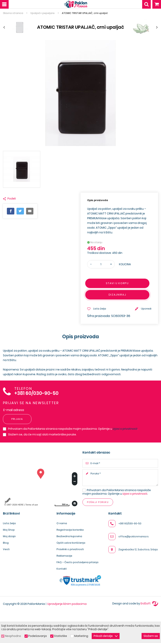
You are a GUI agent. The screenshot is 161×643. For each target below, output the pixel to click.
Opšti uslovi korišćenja (71, 543)
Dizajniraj (117, 295)
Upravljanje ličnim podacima (67, 604)
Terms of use (31, 504)
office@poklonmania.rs (133, 536)
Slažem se (151, 636)
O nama (62, 523)
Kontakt (62, 569)
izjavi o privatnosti (125, 429)
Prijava (17, 419)
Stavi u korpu (117, 283)
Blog (6, 543)
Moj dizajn (9, 536)
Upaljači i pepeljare (42, 13)
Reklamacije (64, 556)
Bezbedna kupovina (69, 536)
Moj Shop (9, 530)
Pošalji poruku (98, 502)
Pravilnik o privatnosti (70, 549)
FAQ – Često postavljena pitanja (77, 562)
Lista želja (9, 523)
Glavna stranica (13, 13)
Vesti (6, 549)
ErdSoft (146, 603)
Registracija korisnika (70, 530)
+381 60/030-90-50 (36, 393)
